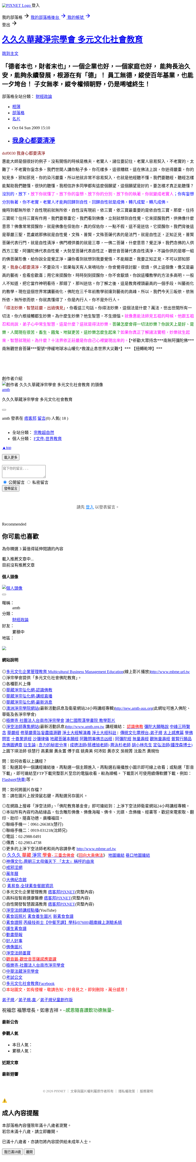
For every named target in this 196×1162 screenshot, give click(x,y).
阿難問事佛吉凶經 (96, 739)
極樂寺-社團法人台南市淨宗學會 (35, 965)
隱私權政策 (126, 1091)
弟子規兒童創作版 (56, 1000)
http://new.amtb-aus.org (134, 708)
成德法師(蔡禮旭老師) (89, 745)
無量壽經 (140, 739)
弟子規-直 (27, 1000)
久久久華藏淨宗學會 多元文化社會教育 (72, 39)
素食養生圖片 (40, 916)
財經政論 (44, 96)
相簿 (16, 107)
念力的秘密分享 (53, 745)
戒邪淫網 (14, 867)
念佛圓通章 (12, 745)
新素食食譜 (63, 916)
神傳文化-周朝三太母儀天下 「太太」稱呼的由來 (50, 861)
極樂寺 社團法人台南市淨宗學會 (35, 720)
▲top (6, 447)
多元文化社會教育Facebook (30, 983)
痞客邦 (30, 418)
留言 (42, 418)
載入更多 (10, 457)
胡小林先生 (142, 745)
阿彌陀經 (123, 739)
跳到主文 (10, 53)
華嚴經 (13, 733)
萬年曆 (12, 874)
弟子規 (8, 1000)
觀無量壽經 (160, 739)
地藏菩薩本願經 (64, 739)
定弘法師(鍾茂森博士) (172, 745)
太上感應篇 (173, 733)
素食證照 (14, 922)
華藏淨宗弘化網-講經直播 (29, 696)
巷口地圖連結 (138, 855)
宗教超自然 (44, 432)
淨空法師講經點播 (22, 910)
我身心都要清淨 (33, 140)
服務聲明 (146, 1091)
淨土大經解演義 (76, 733)
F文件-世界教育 (48, 439)
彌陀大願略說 (156, 726)
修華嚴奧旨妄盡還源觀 (40, 733)
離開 (29, 1152)
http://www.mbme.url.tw (170, 672)
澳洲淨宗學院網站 (22, 708)
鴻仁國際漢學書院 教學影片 (90, 720)
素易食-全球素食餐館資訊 (30, 886)
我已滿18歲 (12, 1152)
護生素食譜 (16, 928)
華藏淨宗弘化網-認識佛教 (29, 690)
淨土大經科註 (104, 733)
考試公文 (14, 977)
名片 (16, 119)
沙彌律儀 (41, 739)
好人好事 (14, 941)
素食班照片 (16, 916)
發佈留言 (10, 488)
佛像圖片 (14, 947)
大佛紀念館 (16, 880)
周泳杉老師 (120, 745)
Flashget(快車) (14, 779)
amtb (6, 389)
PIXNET (60, 1091)
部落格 (18, 113)
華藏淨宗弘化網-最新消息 (29, 702)
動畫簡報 (14, 935)
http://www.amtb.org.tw (85, 726)
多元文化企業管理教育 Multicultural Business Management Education (64, 672)
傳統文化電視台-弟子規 (141, 733)
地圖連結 (116, 855)
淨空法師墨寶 (18, 953)
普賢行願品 (181, 739)
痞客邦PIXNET (61, 892)
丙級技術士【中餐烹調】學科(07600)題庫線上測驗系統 (72, 922)
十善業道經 (21, 739)
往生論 (29, 745)
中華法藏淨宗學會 (22, 971)
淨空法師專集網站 (22, 726)
